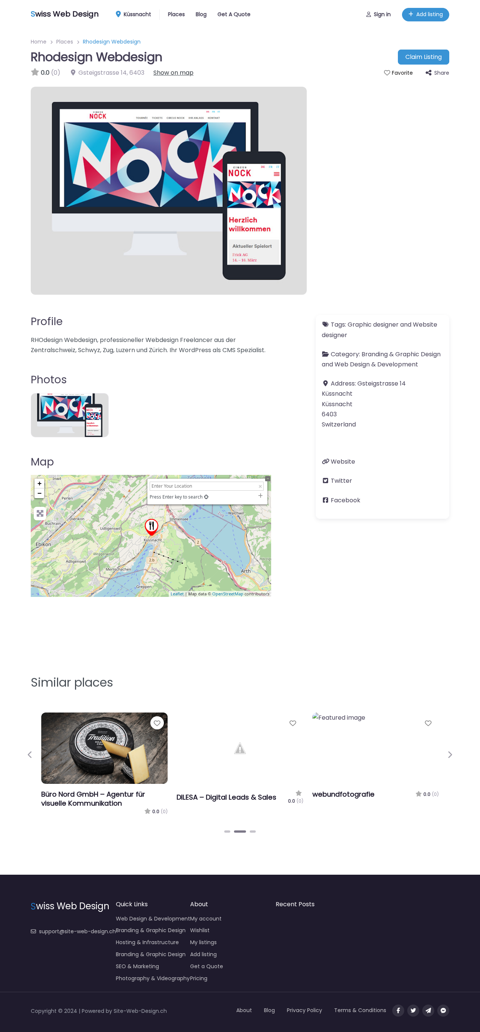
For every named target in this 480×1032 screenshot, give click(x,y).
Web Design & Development (376, 364)
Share (441, 73)
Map (42, 462)
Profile (47, 321)
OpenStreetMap (227, 594)
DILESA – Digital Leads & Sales (226, 797)
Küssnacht (136, 14)
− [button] (40, 493)
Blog (201, 14)
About (244, 1010)
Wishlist (200, 930)
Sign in (382, 14)
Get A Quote (234, 14)
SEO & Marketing (137, 966)
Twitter (341, 480)
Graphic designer (373, 324)
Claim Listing (423, 57)
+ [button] (40, 483)
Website (343, 461)
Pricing (198, 978)
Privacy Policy (304, 1010)
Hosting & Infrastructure (147, 942)
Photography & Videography (153, 978)
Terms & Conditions (360, 1010)
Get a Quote (206, 966)
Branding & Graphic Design (401, 354)
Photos (49, 379)
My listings (203, 942)
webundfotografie (343, 794)
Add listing (429, 14)
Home (38, 41)
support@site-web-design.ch (77, 931)
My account (206, 918)
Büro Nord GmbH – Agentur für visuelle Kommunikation (93, 798)
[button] (30, 755)
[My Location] (206, 497)
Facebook (345, 500)
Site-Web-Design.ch (140, 1011)
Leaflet (177, 594)
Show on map (173, 72)
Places (176, 14)
